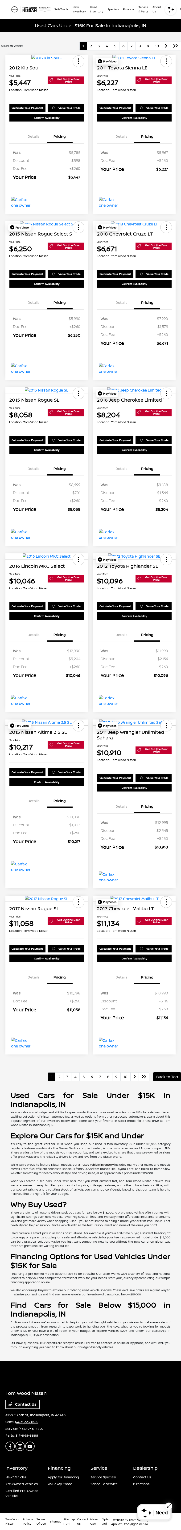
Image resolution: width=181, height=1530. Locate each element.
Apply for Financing (63, 1477)
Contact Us (25, 1404)
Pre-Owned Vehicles (21, 1484)
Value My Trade (60, 1484)
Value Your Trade (69, 108)
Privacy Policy (28, 1521)
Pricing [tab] (59, 136)
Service (98, 1468)
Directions (141, 1484)
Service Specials (103, 1477)
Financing (59, 1468)
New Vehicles (15, 1477)
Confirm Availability (46, 117)
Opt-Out (105, 1521)
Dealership (145, 1468)
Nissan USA (94, 1521)
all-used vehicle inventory (96, 1165)
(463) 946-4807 (31, 1428)
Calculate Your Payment (27, 108)
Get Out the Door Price (68, 80)
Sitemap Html (69, 1521)
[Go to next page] (166, 46)
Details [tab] (34, 136)
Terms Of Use (41, 1521)
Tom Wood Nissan (13, 1521)
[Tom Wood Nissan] (30, 9)
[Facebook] (10, 1446)
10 (157, 46)
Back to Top (167, 1076)
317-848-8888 (27, 1435)
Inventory (16, 1468)
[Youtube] (30, 1446)
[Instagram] (20, 1446)
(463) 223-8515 (26, 1422)
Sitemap (56, 1521)
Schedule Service (104, 1484)
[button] (78, 61)
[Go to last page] (175, 46)
